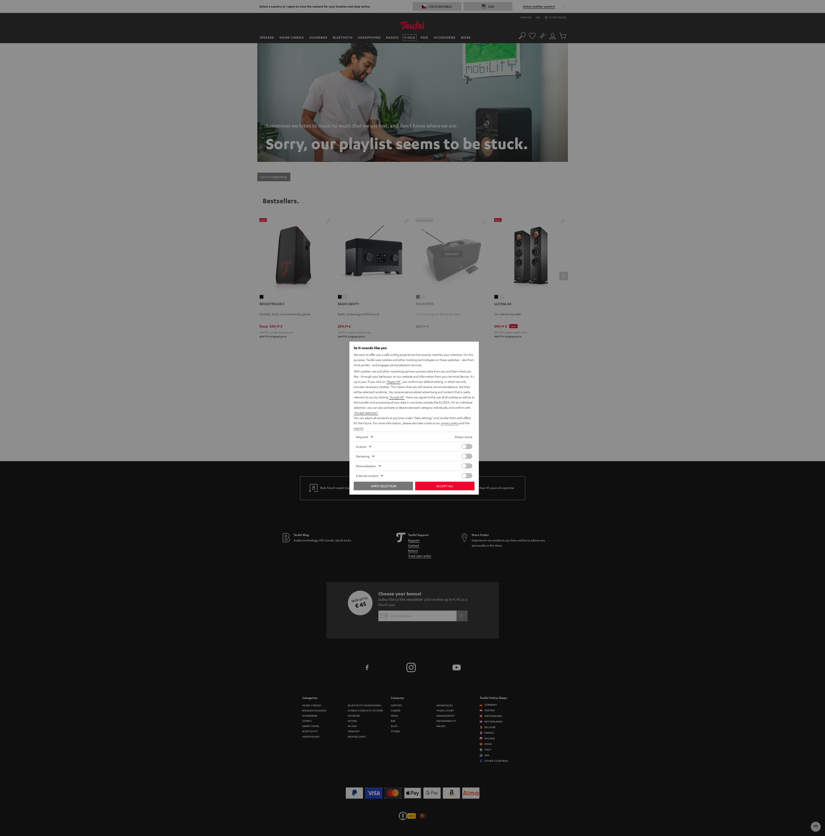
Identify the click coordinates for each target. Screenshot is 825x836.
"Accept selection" (366, 413)
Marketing (362, 456)
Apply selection (383, 486)
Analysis (361, 446)
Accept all (444, 486)
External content (367, 476)
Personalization (366, 466)
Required (362, 437)
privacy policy (450, 423)
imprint (358, 428)
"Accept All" (396, 397)
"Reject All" (393, 381)
